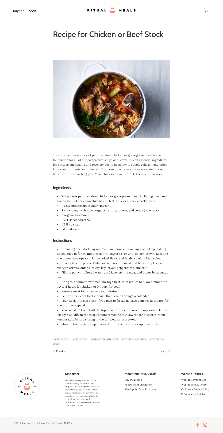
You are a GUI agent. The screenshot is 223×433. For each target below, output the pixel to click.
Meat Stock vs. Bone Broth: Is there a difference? (128, 174)
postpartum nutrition (104, 339)
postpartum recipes (134, 339)
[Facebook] (198, 425)
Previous (62, 351)
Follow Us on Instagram (138, 384)
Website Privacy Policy (193, 384)
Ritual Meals (27, 423)
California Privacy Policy (195, 389)
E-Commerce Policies (193, 394)
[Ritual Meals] (111, 10)
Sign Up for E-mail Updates (140, 389)
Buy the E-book (24, 11)
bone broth (61, 339)
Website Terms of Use (193, 379)
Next (163, 351)
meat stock (80, 339)
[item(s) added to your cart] (206, 10)
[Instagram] (206, 425)
